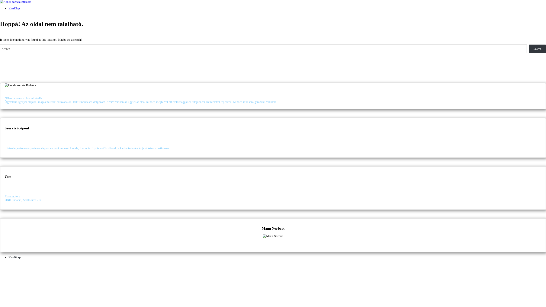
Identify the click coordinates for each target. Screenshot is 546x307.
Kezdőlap (14, 8)
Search (537, 49)
